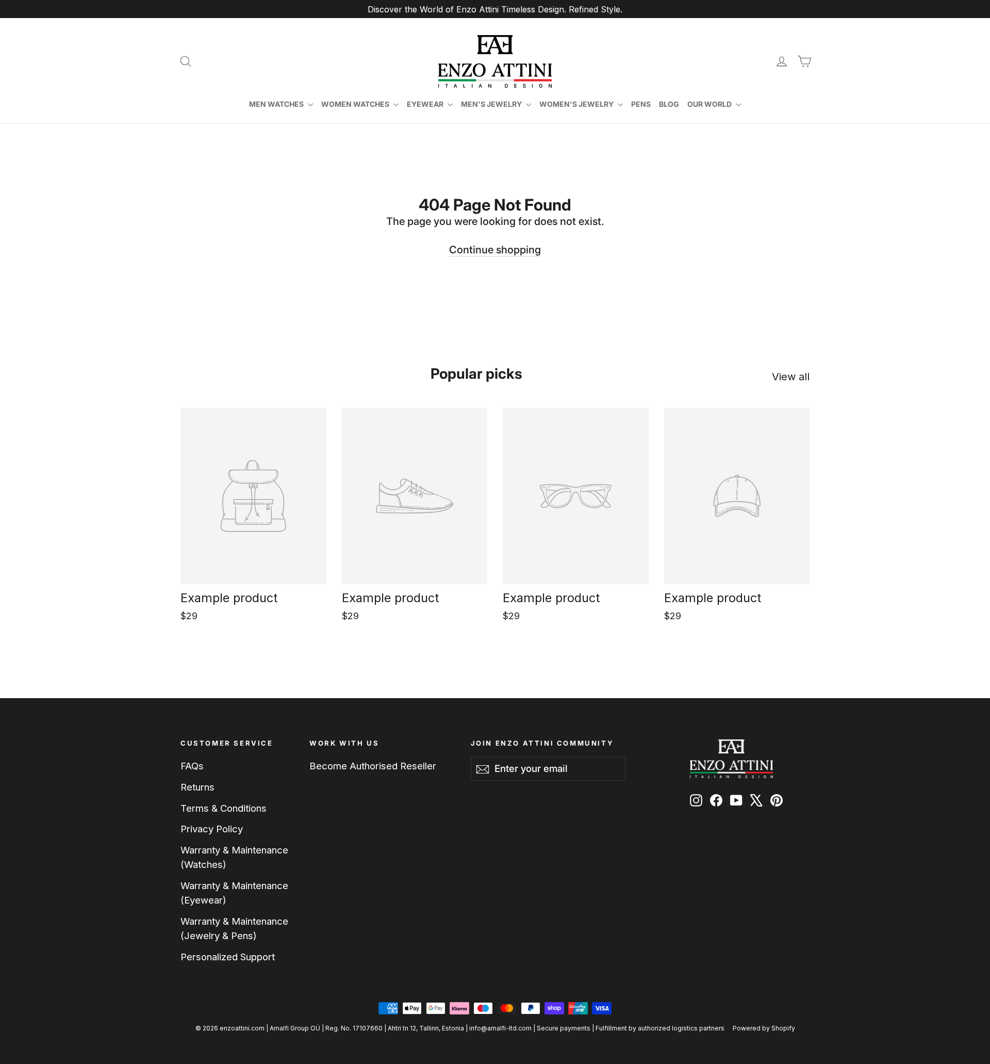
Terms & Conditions (223, 808)
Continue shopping (495, 250)
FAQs (192, 765)
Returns (197, 787)
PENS (641, 104)
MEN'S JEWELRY (492, 104)
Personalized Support (227, 956)
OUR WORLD (710, 104)
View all (791, 376)
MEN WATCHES (277, 104)
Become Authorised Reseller (372, 765)
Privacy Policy (211, 828)
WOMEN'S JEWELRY (577, 104)
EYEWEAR (426, 104)
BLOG (669, 104)
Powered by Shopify (764, 1028)
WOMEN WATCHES (356, 104)
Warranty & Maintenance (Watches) (234, 857)
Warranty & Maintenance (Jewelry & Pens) (234, 928)
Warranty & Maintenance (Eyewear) (234, 893)
